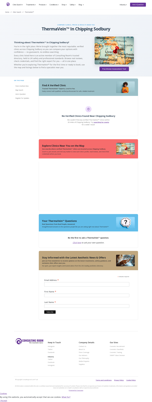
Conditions (54, 5)
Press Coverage (84, 352)
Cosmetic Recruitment (117, 346)
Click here (77, 242)
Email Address (51, 280)
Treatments (31, 5)
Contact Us (82, 346)
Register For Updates (22, 98)
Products (43, 5)
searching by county (101, 122)
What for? (66, 397)
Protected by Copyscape (76, 390)
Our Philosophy (84, 358)
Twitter (50, 349)
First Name (50, 291)
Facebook (51, 352)
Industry (123, 5)
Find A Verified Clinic (22, 86)
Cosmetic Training (116, 352)
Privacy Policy (119, 380)
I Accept (3, 400)
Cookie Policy (131, 380)
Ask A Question (138, 4)
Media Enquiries (84, 361)
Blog (81, 5)
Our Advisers (83, 355)
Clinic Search (18, 5)
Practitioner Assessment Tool (114, 69)
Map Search (19, 90)
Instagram (51, 346)
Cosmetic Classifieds (117, 349)
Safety (73, 5)
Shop (64, 5)
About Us (82, 349)
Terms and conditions (104, 380)
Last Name (50, 302)
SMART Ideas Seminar (117, 355)
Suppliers (82, 364)
